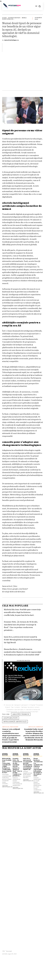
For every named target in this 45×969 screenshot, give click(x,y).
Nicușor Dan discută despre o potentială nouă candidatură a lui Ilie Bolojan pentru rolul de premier (21, 894)
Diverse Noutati (14, 17)
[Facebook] (4, 947)
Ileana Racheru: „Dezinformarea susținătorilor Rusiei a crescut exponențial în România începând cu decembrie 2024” (22, 652)
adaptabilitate (10, 718)
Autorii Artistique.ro (11, 40)
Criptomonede (12, 711)
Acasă (4, 17)
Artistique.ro (16, 964)
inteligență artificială (15, 721)
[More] (40, 47)
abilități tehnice (20, 714)
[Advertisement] (22, 72)
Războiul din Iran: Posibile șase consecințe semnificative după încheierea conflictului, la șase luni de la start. (22, 612)
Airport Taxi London (12, 707)
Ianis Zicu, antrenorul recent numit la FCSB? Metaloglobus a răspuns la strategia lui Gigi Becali (22, 639)
